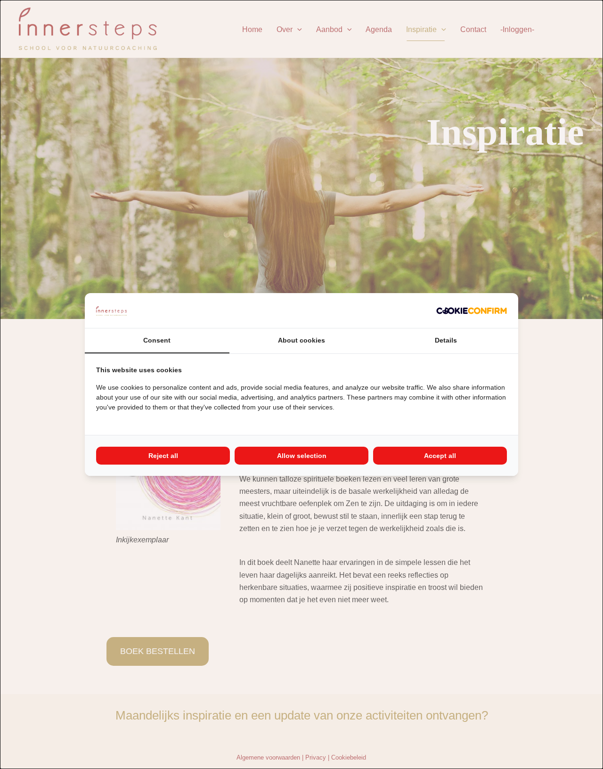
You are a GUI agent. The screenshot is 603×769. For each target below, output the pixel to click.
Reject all (163, 455)
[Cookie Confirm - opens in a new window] (471, 310)
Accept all (440, 455)
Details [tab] (446, 340)
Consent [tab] (157, 340)
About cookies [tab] (301, 340)
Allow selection (301, 455)
